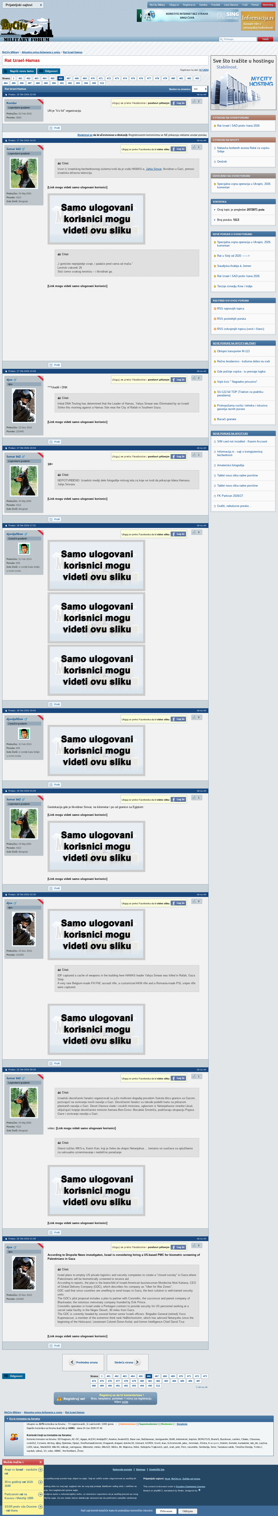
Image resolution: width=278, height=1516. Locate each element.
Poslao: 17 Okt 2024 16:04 (22, 448)
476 (141, 78)
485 (14, 83)
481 (181, 78)
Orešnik (222, 161)
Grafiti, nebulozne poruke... (234, 506)
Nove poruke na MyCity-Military (234, 343)
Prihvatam (166, 1511)
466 (61, 78)
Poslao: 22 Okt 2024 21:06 (22, 1238)
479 (165, 78)
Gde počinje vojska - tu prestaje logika (241, 371)
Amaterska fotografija (230, 465)
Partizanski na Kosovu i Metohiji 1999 (19, 1496)
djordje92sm (15, 534)
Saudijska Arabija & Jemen (234, 266)
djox (9, 379)
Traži (245, 4)
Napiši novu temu (22, 71)
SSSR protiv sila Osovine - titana (21, 1508)
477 (149, 78)
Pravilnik (215, 4)
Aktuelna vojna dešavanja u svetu (41, 52)
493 (78, 83)
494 (86, 83)
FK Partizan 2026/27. (230, 495)
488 (38, 83)
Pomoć (255, 4)
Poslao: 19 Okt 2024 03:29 (22, 791)
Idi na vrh (203, 1387)
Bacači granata (226, 419)
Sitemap (140, 1469)
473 (117, 78)
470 (93, 78)
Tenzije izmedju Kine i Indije (234, 286)
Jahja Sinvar (153, 169)
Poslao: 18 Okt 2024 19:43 (22, 710)
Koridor (12, 103)
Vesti (167, 1478)
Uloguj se (174, 4)
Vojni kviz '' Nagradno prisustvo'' (237, 381)
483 (197, 78)
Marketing (268, 4)
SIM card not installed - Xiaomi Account (242, 441)
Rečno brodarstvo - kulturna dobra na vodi (243, 361)
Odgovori (51, 71)
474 (125, 78)
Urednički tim (156, 1469)
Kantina (203, 4)
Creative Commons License (190, 1486)
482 (189, 78)
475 (133, 78)
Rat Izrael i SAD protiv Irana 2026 (238, 125)
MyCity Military (157, 4)
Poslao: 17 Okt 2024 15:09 (22, 371)
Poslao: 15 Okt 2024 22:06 (22, 94)
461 (20, 78)
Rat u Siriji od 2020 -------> (233, 255)
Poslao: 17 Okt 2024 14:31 (22, 140)
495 (94, 83)
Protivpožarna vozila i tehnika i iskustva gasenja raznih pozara (242, 407)
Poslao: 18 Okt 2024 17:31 (22, 525)
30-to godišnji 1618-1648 (19, 1483)
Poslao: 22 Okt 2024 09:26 (22, 1069)
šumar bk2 (14, 149)
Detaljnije (182, 1424)
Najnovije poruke (122, 1469)
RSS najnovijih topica (230, 308)
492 (70, 83)
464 (44, 78)
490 (54, 83)
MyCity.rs (176, 1478)
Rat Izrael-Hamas (72, 52)
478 (157, 78)
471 (101, 78)
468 (77, 78)
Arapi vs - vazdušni (21, 1471)
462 (28, 78)
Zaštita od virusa (191, 1478)
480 (173, 78)
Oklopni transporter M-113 (233, 351)
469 (85, 78)
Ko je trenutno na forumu (24, 1418)
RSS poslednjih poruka (231, 318)
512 (102, 83)
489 (46, 83)
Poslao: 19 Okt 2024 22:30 (22, 894)
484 (6, 83)
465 (53, 78)
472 (109, 78)
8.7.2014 (203, 70)
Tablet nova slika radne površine (237, 475)
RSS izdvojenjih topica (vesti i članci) (240, 329)
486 (22, 83)
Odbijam (188, 1511)
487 (30, 83)
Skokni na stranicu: (180, 89)
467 (69, 78)
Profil (57, 128)
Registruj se (189, 4)
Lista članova (231, 4)
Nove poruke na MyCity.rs (230, 433)
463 (36, 78)
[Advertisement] (84, 328)
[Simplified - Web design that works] (199, 1490)
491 (62, 83)
